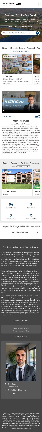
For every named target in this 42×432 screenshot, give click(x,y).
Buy (10, 27)
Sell (17, 27)
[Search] (37, 33)
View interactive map (19, 232)
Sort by (14, 166)
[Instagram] (39, 116)
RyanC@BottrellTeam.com (17, 390)
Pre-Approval (27, 27)
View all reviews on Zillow (21, 331)
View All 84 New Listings (21, 51)
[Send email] (36, 116)
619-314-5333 (9, 116)
